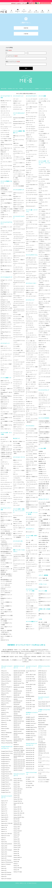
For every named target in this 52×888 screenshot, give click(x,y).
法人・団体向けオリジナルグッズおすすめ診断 (44, 625)
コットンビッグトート (31, 335)
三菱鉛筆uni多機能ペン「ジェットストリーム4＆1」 (6, 458)
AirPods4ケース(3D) (6, 318)
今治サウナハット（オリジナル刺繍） (44, 140)
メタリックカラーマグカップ (44, 411)
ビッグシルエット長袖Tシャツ (6, 364)
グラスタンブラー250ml (44, 173)
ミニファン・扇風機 (18, 145)
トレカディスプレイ (18, 447)
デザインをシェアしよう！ (44, 533)
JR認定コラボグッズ (43, 587)
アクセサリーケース (43, 155)
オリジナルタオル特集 (31, 428)
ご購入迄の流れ (23, 11)
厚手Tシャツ (4, 358)
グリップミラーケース (6, 156)
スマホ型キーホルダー (31, 160)
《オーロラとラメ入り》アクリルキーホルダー (19, 224)
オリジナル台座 (17, 314)
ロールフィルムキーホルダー (31, 113)
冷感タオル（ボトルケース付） (31, 465)
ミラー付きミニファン (18, 156)
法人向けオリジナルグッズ (44, 628)
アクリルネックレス (18, 269)
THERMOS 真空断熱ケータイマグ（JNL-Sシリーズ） (44, 423)
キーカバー (28, 162)
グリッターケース (5, 113)
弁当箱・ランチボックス (31, 554)
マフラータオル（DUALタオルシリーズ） (31, 462)
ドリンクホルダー (43, 363)
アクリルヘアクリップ (18, 320)
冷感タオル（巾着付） (31, 468)
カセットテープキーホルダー (31, 104)
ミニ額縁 (28, 598)
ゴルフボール (42, 125)
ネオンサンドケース (5, 111)
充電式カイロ (16, 181)
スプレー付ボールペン (6, 428)
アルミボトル (42, 380)
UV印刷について (42, 471)
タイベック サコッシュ (31, 311)
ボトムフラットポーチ (31, 342)
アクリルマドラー (17, 328)
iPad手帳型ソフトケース (6, 294)
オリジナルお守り (17, 318)
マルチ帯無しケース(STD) (5, 211)
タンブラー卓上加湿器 (18, 185)
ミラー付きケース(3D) (6, 138)
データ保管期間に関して (44, 523)
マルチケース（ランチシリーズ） (31, 547)
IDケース (15, 474)
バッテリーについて (43, 475)
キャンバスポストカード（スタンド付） (31, 608)
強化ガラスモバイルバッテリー (6, 517)
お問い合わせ (48, 88)
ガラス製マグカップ (43, 395)
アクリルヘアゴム (17, 397)
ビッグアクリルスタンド (19, 246)
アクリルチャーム (17, 381)
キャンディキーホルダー (19, 362)
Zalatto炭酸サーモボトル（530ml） (45, 307)
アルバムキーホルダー (31, 198)
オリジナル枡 (42, 147)
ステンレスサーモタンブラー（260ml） (44, 210)
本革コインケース (17, 523)
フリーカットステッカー (19, 105)
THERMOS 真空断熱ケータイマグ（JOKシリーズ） (44, 428)
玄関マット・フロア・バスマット (6, 503)
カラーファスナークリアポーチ (31, 314)
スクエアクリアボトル (44, 350)
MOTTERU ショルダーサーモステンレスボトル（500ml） (44, 286)
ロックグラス (42, 181)
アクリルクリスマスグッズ (19, 433)
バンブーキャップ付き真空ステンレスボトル (44, 383)
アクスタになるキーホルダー (19, 253)
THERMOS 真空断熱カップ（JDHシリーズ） (44, 438)
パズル (40, 123)
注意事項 (41, 451)
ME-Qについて (42, 453)
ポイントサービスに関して (44, 510)
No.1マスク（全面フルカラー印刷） (6, 389)
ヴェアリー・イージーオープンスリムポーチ (31, 359)
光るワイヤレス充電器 (6, 609)
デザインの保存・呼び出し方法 (44, 516)
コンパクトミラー (30, 233)
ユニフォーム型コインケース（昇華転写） (19, 536)
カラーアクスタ (17, 240)
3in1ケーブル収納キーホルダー (6, 637)
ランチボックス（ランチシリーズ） (31, 551)
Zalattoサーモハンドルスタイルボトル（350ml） (45, 244)
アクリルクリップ (17, 373)
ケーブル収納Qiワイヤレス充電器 (6, 623)
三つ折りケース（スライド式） (6, 217)
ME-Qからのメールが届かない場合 (44, 490)
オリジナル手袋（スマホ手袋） (44, 102)
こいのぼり (41, 131)
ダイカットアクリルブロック (19, 264)
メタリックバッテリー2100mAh (6, 588)
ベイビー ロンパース (5, 356)
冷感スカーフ (29, 474)
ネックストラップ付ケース (6, 162)
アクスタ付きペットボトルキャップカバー (19, 296)
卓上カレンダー (17, 366)
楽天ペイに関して (43, 548)
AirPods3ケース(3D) (6, 322)
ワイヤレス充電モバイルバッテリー (6, 563)
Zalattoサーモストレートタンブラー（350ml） (45, 236)
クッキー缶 (41, 119)
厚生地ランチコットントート (31, 338)
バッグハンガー (29, 178)
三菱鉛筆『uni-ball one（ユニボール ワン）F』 (6, 449)
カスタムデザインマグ (44, 356)
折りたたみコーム (30, 138)
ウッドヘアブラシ (30, 144)
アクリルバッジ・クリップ (19, 369)
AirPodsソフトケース (6, 304)
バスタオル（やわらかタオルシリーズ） (31, 450)
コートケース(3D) (5, 134)
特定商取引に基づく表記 (13, 88)
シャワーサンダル (17, 544)
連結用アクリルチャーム (19, 409)
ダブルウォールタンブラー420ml (44, 195)
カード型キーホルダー (31, 200)
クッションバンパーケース (6, 118)
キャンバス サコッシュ (31, 309)
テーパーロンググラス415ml (44, 176)
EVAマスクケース (5, 399)
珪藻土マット (29, 624)
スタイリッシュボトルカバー (44, 373)
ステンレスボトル (43, 359)
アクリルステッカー (18, 371)
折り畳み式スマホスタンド (6, 266)
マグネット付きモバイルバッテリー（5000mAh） (6, 540)
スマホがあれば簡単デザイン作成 (44, 506)
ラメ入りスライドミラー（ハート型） (31, 221)
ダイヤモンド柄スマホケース (6, 158)
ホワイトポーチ (29, 323)
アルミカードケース (18, 497)
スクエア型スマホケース (6, 148)
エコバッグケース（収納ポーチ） (31, 367)
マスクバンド (4, 406)
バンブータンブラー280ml (43, 187)
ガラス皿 (28, 542)
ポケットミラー (29, 214)
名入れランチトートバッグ (19, 561)
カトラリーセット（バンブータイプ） (31, 584)
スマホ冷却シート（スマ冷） (6, 227)
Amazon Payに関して (44, 546)
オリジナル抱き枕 (30, 519)
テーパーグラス (42, 167)
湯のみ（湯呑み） (43, 346)
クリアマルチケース (30, 260)
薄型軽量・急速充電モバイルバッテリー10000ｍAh (6, 576)
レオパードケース (5, 132)
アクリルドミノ (17, 348)
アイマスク (41, 129)
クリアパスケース (17, 464)
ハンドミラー (29, 247)
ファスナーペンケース (31, 344)
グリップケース (4, 173)
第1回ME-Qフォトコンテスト (45, 594)
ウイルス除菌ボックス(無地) (7, 422)
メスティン (28, 575)
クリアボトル (42, 348)
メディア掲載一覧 (43, 578)
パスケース (16, 462)
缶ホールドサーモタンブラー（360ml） (44, 335)
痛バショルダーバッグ (31, 374)
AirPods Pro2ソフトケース (7, 329)
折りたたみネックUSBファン (19, 167)
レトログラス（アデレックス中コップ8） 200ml (44, 170)
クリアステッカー (17, 107)
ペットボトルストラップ (44, 370)
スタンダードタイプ (5, 185)
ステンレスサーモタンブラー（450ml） (44, 221)
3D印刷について (42, 473)
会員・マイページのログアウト (44, 566)
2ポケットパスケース (18, 466)
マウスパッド (4, 480)
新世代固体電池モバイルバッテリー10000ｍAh (6, 580)
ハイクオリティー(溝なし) (6, 196)
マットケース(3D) (5, 136)
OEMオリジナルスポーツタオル (32, 502)
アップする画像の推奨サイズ (44, 526)
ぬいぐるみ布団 (17, 449)
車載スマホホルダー (5, 269)
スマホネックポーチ (30, 362)
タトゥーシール (42, 106)
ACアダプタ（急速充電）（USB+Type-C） (7, 631)
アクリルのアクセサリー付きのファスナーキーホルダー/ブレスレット (19, 405)
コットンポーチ (29, 333)
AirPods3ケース (4, 320)
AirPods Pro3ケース (6, 335)
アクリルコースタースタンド (19, 337)
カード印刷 (3, 500)
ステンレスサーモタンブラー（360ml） (44, 214)
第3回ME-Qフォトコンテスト (45, 602)
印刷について (42, 455)
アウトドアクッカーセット (31, 578)
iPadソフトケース (5, 290)
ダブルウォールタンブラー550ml (44, 199)
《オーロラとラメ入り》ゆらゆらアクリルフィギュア (19, 282)
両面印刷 (26, 28)
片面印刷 (26, 33)
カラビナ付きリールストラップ (31, 151)
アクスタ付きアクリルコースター (19, 341)
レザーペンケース (30, 132)
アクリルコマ (16, 385)
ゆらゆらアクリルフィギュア (19, 274)
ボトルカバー (42, 361)
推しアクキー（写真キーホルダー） (19, 260)
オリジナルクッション (31, 517)
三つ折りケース (4, 214)
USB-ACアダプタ (5, 640)
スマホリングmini (5, 238)
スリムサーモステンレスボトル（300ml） (44, 263)
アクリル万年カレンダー (19, 420)
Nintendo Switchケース (19, 121)
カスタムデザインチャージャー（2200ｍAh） (6, 591)
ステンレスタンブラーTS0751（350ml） (44, 315)
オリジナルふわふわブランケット (31, 485)
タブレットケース (43, 111)
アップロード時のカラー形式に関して (44, 458)
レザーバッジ (29, 124)
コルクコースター (30, 286)
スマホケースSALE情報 (44, 605)
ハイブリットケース (5, 115)
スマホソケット (4, 244)
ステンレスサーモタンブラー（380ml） (44, 217)
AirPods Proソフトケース (6, 311)
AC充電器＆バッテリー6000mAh (6, 560)
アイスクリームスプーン (31, 564)
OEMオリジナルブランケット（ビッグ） (32, 494)
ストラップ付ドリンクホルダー (44, 366)
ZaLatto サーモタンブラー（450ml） (44, 240)
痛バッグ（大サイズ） (31, 384)
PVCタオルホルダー (30, 206)
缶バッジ (28, 110)
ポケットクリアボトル (44, 352)
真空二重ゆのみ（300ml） (42, 278)
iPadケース (3, 288)
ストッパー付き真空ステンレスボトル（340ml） (44, 259)
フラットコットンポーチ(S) (31, 330)
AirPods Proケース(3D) (6, 308)
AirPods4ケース (4, 313)
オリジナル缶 (42, 115)
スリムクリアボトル (43, 338)
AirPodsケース (4, 299)
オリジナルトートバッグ (31, 305)
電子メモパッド (29, 174)
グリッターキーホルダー (31, 130)
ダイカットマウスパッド (6, 486)
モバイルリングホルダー (6, 234)
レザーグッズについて (44, 477)
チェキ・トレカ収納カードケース (19, 502)
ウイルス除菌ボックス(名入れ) (7, 414)
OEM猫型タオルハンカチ (32, 504)
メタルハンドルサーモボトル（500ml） (44, 274)
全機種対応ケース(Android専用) (5, 189)
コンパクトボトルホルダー (44, 377)
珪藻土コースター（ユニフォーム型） (31, 293)
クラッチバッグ (29, 303)
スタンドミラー (29, 231)
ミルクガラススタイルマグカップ (44, 403)
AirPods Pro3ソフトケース (7, 338)
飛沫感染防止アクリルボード (6, 408)
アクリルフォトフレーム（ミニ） (31, 603)
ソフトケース (4, 104)
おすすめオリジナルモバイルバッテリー (6, 513)
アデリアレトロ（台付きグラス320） (44, 184)
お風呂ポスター (29, 611)
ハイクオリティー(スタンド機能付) (7, 192)
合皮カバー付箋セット (6, 470)
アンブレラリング (17, 383)
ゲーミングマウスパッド (6, 482)
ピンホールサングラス (31, 190)
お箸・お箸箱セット (30, 560)
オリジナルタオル (30, 430)
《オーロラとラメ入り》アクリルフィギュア (19, 237)
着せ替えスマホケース (6, 100)
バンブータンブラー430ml (43, 191)
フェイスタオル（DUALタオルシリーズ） (31, 458)
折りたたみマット (30, 531)
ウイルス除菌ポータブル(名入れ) (6, 418)
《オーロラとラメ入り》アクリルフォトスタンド (19, 289)
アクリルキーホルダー (18, 221)
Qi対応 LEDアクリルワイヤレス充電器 (7, 620)
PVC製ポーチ (29, 401)
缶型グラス (41, 344)
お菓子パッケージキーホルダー (31, 278)
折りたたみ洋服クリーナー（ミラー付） (31, 250)
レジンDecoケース (5, 130)
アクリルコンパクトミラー (31, 236)
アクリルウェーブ (17, 326)
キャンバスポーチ (30, 327)
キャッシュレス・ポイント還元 (44, 551)
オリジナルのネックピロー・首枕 (31, 522)
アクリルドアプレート (18, 428)
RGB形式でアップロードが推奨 (44, 529)
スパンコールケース (5, 171)
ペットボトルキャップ (44, 368)
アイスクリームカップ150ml (31, 567)
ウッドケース (4, 108)
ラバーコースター (30, 288)
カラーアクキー (17, 226)
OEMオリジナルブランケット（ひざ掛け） (32, 490)
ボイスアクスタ (17, 232)
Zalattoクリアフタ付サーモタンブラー (45, 251)
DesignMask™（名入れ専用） (6, 393)
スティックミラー (30, 245)
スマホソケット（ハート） (6, 247)
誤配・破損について (43, 485)
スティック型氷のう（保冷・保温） (19, 177)
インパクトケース (5, 120)
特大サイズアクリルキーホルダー (19, 306)
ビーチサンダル (17, 546)
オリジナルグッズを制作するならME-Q (44, 503)
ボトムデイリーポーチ (31, 349)
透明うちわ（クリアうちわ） (19, 136)
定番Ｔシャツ (4, 346)
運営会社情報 (3, 88)
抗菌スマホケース (5, 177)
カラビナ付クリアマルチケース (31, 268)
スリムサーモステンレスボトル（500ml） (44, 266)
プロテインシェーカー (44, 386)
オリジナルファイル (5, 496)
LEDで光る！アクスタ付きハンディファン (19, 171)
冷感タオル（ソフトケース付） (31, 471)
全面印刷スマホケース (6, 106)
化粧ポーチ (28, 134)
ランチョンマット (30, 562)
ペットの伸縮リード (43, 143)
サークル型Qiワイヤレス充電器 (6, 612)
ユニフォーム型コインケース (19, 528)
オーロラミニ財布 (17, 521)
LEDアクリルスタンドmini (18, 193)
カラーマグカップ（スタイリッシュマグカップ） (44, 400)
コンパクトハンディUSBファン (19, 159)
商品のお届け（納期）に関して (44, 494)
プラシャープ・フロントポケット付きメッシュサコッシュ (31, 415)
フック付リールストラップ (31, 147)
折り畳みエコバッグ (30, 376)
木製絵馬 (28, 158)
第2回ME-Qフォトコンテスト (45, 598)
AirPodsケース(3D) (5, 301)
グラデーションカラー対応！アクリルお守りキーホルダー (19, 569)
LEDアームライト (17, 204)
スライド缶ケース (43, 151)
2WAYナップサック (30, 351)
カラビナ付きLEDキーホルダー (32, 185)
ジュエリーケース (43, 153)
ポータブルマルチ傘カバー (31, 392)
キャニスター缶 (42, 117)
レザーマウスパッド (5, 484)
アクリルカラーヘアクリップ (19, 323)
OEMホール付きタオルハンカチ (32, 507)
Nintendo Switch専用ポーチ (19, 118)
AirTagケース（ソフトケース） (6, 281)
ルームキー (16, 360)
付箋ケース (3, 468)
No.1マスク (3, 386)
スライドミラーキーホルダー (31, 225)
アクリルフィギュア (18, 234)
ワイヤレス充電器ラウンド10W (6, 606)
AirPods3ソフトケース (6, 324)
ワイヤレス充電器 (5, 566)
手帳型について (42, 469)
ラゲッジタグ (16, 505)
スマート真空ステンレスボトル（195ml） (44, 270)
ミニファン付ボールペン (19, 174)
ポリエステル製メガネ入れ (31, 398)
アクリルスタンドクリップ (19, 376)
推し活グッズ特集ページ (19, 441)
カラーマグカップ (43, 397)
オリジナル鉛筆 (4, 437)
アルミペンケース (5, 464)
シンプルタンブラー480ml (43, 206)
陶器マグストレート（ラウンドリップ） (44, 407)
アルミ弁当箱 (29, 570)
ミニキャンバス (29, 595)
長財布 (14, 517)
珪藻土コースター (30, 290)
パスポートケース (17, 499)
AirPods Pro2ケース (6, 326)
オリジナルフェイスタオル (31, 437)
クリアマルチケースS (31, 262)
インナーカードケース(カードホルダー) (19, 477)
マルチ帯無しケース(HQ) (7, 208)
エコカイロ (16, 179)
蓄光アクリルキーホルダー (19, 229)
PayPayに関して (43, 544)
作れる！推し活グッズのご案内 (19, 452)
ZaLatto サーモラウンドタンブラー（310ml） (44, 233)
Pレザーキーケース (30, 122)
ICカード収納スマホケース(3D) (6, 141)
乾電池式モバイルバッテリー (6, 595)
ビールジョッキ (42, 342)
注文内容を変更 (42, 463)
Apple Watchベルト (5, 283)
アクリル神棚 (16, 443)
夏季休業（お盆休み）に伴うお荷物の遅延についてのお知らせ (26, 3)
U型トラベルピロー (30, 525)
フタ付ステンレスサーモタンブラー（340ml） (44, 322)
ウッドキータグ (29, 156)
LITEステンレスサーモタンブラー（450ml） (44, 225)
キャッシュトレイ (5, 476)
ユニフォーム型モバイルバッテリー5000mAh (6, 548)
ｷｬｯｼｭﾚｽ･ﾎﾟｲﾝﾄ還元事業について (44, 570)
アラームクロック (43, 149)
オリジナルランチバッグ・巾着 (31, 379)
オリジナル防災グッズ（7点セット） (44, 134)
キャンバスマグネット (31, 600)
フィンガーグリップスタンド (6, 251)
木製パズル (41, 121)
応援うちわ (16, 143)
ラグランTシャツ (5, 367)
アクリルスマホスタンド (19, 422)
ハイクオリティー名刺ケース (19, 471)
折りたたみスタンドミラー (31, 228)
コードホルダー (29, 168)
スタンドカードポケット (6, 257)
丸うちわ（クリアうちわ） (18, 140)
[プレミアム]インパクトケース (6, 123)
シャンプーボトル (43, 137)
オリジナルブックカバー (6, 498)
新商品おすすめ (17, 11)
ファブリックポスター (31, 615)
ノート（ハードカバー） (6, 492)
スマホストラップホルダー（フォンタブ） (6, 231)
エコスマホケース (5, 175)
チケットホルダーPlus (18, 482)
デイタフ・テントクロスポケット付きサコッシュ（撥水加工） (31, 420)
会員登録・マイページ (39, 88)
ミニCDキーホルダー (31, 101)
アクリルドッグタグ (18, 399)
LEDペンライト (17, 198)
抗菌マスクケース (5, 401)
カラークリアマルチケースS (31, 265)
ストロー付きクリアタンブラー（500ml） (44, 298)
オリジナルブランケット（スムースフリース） (31, 481)
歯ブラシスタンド (30, 628)
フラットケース (29, 319)
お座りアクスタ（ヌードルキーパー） (19, 256)
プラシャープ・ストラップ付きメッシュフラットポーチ (31, 409)
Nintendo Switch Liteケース (19, 124)
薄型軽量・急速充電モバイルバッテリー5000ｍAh (6, 535)
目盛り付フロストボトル (44, 340)
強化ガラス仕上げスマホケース (6, 145)
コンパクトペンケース (31, 154)
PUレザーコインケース (18, 525)
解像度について (42, 461)
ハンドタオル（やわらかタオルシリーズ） (31, 443)
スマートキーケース (30, 118)
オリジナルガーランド (31, 192)
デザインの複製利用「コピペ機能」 (44, 520)
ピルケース (28, 170)
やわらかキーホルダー (31, 271)
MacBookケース (4, 285)
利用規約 (21, 88)
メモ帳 (2, 466)
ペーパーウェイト (17, 430)
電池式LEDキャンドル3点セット (18, 211)
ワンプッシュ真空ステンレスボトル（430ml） (44, 255)
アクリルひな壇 (17, 445)
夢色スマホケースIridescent (5, 151)
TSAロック (28, 172)
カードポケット (4, 255)
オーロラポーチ (29, 325)
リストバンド (29, 273)
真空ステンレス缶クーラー (44, 291)
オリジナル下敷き (5, 494)
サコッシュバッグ (30, 386)
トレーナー (3, 371)
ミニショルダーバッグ (31, 356)
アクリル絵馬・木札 (18, 350)
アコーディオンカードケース (19, 494)
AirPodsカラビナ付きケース (6, 297)
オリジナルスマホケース (37, 649)
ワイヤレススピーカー (31, 116)
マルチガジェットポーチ (31, 321)
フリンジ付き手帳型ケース (6, 203)
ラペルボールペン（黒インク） (6, 442)
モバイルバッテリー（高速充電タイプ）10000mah (6, 570)
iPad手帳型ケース (5, 292)
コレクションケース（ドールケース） (31, 371)
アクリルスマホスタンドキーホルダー (19, 249)
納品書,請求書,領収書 (44, 483)
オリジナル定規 (4, 472)
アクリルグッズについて (44, 479)
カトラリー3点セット (31, 581)
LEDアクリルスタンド (18, 202)
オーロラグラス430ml (44, 179)
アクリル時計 (16, 346)
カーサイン (41, 108)
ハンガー (41, 104)
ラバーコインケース (18, 515)
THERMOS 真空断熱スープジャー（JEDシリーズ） (44, 443)
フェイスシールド (5, 411)
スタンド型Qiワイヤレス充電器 (6, 627)
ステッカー (16, 99)
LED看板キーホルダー (18, 208)
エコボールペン (4, 461)
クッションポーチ (30, 395)
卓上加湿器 (16, 183)
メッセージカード (30, 617)
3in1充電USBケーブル (6, 634)
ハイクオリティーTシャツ (6, 351)
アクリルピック (17, 332)
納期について (42, 467)
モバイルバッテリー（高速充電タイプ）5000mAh (6, 525)
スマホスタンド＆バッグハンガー (31, 181)
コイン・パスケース (18, 531)
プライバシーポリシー (29, 88)
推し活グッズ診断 (43, 622)
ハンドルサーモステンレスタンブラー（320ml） (44, 319)
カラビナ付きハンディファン (19, 154)
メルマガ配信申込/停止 (44, 540)
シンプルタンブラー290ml (43, 202)
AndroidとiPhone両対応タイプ (6, 200)
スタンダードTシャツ (6, 348)
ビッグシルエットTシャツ (6, 361)
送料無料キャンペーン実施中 (26, 1)
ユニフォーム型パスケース (19, 488)
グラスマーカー (17, 330)
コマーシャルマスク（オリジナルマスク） (6, 383)
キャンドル (41, 113)
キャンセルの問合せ (43, 538)
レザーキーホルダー (30, 126)
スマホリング (4, 236)
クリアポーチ (29, 316)
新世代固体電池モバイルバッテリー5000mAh (6, 552)
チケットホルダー (17, 480)
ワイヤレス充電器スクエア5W (6, 603)
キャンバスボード (30, 593)
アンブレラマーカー (18, 267)
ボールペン (3, 439)
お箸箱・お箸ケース (30, 558)
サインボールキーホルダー (31, 203)
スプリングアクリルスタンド (19, 278)
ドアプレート (4, 478)
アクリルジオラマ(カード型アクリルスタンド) (19, 415)
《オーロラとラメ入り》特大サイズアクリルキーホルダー (19, 311)
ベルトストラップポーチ (31, 346)
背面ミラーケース (5, 153)
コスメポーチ (29, 403)
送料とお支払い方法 (43, 542)
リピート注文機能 (43, 513)
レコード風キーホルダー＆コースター (31, 107)
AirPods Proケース (5, 306)
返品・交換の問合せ (43, 536)
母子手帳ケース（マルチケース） (31, 389)
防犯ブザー (28, 164)
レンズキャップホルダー (31, 176)
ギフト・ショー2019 (43, 580)
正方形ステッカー (17, 101)
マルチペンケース (30, 405)
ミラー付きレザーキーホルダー (31, 217)
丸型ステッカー (17, 103)
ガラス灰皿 (41, 145)
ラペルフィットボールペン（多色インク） (6, 446)
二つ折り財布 (16, 519)
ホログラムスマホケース (6, 169)
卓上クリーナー (4, 474)
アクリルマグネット (18, 379)
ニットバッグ (29, 307)
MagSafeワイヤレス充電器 (7, 616)
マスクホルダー (4, 403)
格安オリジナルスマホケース (13, 651)
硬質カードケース (17, 460)
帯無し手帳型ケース (5, 206)
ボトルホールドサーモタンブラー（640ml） (44, 331)
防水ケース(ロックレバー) (6, 263)
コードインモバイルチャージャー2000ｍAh (6, 584)
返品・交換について (43, 487)
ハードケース (4, 102)
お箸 (27, 556)
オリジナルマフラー (30, 487)
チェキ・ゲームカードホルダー (19, 485)
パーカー (3, 373)
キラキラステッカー (18, 109)
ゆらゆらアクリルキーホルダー (19, 412)
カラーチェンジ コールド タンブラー (45, 294)
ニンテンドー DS (17, 127)
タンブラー (41, 354)
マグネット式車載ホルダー (6, 272)
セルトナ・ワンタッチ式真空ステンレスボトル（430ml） (44, 303)
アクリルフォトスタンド (19, 286)
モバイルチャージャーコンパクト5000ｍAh (6, 530)
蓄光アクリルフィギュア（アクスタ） (19, 243)
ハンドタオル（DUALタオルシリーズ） (31, 454)
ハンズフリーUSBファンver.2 (19, 163)
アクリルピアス (17, 418)
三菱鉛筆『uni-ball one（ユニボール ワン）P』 (6, 453)
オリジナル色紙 (29, 605)
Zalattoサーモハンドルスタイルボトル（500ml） (45, 247)
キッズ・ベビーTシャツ (6, 354)
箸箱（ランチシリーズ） (31, 544)
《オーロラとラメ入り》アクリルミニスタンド (19, 302)
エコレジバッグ (29, 364)
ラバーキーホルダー (30, 128)
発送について (42, 465)
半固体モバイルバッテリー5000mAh (6, 556)
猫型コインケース (17, 533)
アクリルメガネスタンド (19, 401)
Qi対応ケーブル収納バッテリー (6, 521)
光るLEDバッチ (17, 196)
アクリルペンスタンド (18, 395)
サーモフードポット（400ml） (30, 573)
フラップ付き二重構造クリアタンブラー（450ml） (44, 327)
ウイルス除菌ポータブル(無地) (6, 426)
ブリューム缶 (42, 157)
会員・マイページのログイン (44, 563)
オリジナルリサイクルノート (6, 489)
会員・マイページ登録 (44, 560)
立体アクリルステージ (18, 271)
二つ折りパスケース (18, 491)
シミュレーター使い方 (44, 481)
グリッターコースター (31, 296)
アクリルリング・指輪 (18, 316)
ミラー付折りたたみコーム (31, 141)
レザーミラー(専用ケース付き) (32, 242)
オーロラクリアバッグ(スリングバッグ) (32, 354)
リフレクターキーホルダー (31, 195)
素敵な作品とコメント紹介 (44, 614)
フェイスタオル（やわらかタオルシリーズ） (31, 447)
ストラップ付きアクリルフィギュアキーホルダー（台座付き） (19, 391)
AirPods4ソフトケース (6, 315)
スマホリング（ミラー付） (6, 241)
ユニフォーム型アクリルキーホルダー (19, 353)
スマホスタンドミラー (6, 253)
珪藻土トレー (29, 626)
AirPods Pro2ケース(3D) (6, 332)
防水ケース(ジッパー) (6, 260)
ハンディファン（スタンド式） (19, 148)
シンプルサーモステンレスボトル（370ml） (44, 311)
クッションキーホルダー (31, 99)
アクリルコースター (18, 334)
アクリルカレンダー (18, 364)
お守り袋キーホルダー (31, 257)
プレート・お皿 (29, 540)
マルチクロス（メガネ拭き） (31, 433)
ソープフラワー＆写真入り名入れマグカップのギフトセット (19, 556)
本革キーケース (29, 120)
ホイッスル (28, 166)
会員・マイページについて (44, 555)
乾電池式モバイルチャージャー (6, 599)
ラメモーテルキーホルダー (19, 357)
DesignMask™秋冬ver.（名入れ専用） (6, 397)
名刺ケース (16, 468)
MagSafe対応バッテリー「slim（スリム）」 (7, 545)
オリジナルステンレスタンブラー (19, 564)
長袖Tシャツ (4, 369)
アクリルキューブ (17, 344)
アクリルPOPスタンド (18, 387)
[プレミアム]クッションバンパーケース (6, 127)
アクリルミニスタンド (18, 299)
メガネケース (29, 136)
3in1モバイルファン (18, 151)
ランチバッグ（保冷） (31, 382)
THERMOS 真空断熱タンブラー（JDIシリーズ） (44, 433)
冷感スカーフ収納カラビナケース (31, 477)
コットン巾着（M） (30, 340)
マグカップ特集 (42, 414)
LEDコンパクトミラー (18, 200)
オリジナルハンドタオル (31, 440)
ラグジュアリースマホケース (6, 166)
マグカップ (41, 393)
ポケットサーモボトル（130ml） (44, 281)
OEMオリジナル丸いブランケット (32, 498)
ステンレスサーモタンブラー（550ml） (44, 229)
